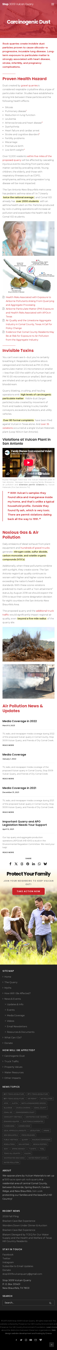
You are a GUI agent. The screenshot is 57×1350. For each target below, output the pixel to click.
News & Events (12, 999)
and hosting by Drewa (42, 1333)
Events (11, 1010)
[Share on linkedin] (33, 864)
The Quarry (10, 982)
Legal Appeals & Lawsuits (15, 1131)
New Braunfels (11, 1135)
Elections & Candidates (33, 1121)
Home (7, 976)
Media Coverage (14, 754)
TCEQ (42, 1149)
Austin (15, 1103)
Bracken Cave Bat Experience (18, 1221)
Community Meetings (13, 1117)
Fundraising (9, 1126)
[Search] (28, 1303)
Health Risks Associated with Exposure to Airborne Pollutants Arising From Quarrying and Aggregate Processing (30, 301)
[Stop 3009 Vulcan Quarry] (17, 4)
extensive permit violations (31, 484)
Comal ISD (8, 1112)
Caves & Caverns (23, 1108)
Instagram (8, 1262)
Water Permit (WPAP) (37, 1158)
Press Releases (28, 1135)
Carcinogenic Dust (14, 1056)
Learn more (51, 1327)
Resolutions (9, 1144)
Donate (8, 1043)
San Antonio (23, 1144)
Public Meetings (11, 1140)
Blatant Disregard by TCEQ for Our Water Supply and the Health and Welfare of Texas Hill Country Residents (27, 1238)
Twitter (6, 1258)
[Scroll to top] (51, 1344)
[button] (50, 1303)
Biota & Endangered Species (33, 1103)
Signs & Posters (40, 1144)
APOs (6, 1103)
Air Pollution (46, 1099)
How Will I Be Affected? (17, 993)
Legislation (35, 1131)
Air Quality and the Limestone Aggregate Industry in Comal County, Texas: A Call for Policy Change (29, 324)
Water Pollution (11, 1162)
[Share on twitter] (16, 864)
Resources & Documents (20, 1032)
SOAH (6, 1149)
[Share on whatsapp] (39, 864)
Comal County (40, 1108)
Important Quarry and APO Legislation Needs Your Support (24, 823)
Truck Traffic (11, 1061)
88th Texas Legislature (14, 1099)
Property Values (13, 1067)
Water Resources (14, 1072)
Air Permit (32, 1099)
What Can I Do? (13, 1037)
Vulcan (27, 1153)
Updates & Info (15, 1004)
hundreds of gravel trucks (35, 548)
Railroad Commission (41, 1140)
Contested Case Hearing (36, 1117)
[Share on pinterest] (28, 864)
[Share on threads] (22, 864)
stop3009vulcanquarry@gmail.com (22, 1274)
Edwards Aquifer (11, 1121)
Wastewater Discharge (14, 1158)
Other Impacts (12, 1078)
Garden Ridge (24, 1126)
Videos (10, 1021)
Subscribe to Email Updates (17, 1266)
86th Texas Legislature (14, 1094)
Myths (7, 988)
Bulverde (8, 1108)
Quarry (25, 1140)
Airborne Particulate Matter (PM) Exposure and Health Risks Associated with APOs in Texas (30, 313)
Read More (8, 745)
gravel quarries (29, 85)
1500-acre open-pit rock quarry (21, 1179)
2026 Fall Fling (10, 1216)
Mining (46, 1131)
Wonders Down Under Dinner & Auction (24, 1225)
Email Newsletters (17, 1026)
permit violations (31, 514)
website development (21, 1333)
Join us (36, 1191)
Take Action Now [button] (28, 891)
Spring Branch (18, 1149)
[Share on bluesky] (45, 864)
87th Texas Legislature (38, 1094)
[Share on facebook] (10, 864)
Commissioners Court (25, 1112)
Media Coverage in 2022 (19, 721)
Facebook (7, 1254)
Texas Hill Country (12, 1153)
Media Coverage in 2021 (19, 788)
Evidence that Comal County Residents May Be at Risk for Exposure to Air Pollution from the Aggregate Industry (30, 336)
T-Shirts (32, 1149)
